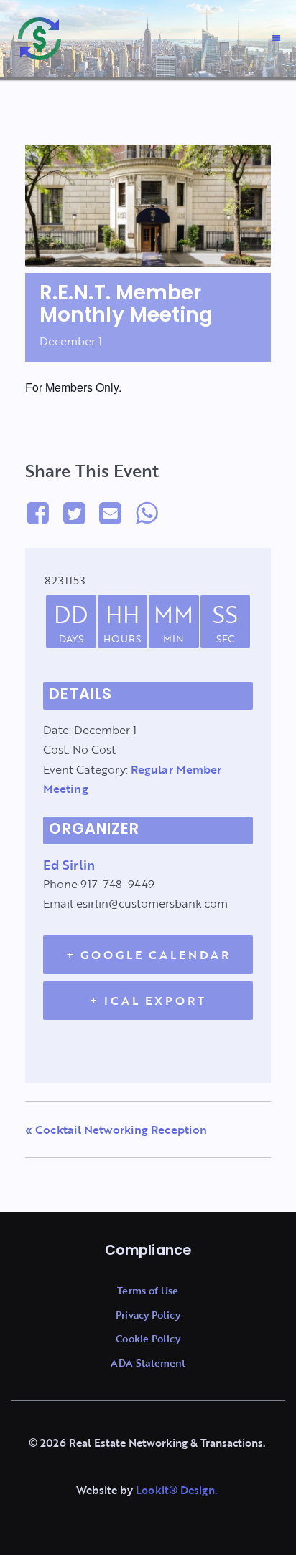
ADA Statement (148, 1362)
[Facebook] (40, 512)
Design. (197, 1490)
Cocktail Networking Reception (116, 1129)
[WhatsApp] (147, 512)
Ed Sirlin (69, 864)
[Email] (111, 512)
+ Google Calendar (148, 954)
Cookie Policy (148, 1338)
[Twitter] (74, 512)
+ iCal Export (148, 1000)
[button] (276, 39)
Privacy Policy (148, 1314)
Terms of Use (147, 1290)
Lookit (152, 1490)
